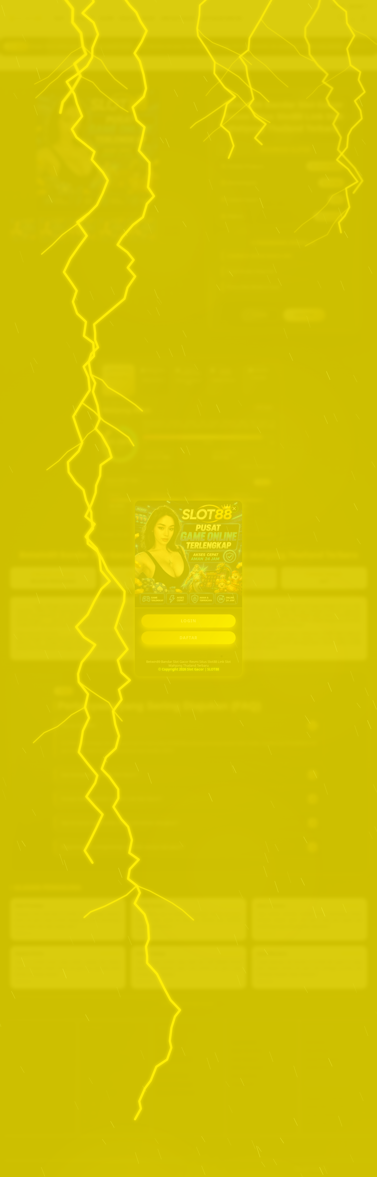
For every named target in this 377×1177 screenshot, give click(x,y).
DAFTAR (189, 638)
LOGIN (188, 621)
